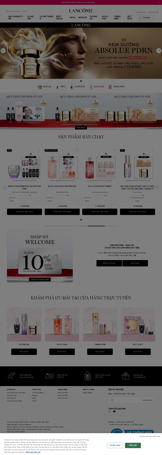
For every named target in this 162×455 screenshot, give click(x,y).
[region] (81, 444)
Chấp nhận (133, 445)
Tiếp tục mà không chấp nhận (149, 436)
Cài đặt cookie (114, 445)
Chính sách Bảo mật (32, 452)
